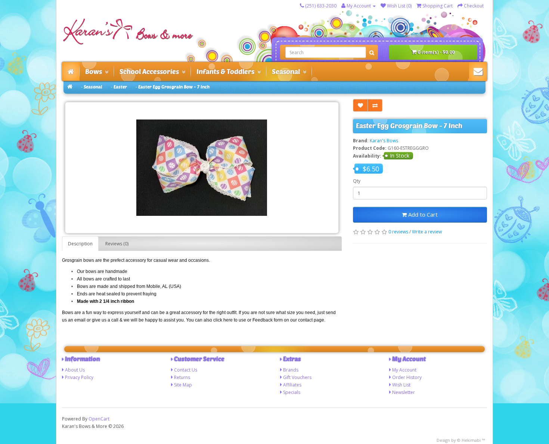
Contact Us (185, 370)
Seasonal (287, 71)
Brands (290, 370)
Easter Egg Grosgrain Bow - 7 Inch (174, 87)
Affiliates (292, 385)
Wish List (401, 385)
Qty (356, 181)
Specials (291, 392)
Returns (182, 377)
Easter (120, 87)
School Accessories (151, 71)
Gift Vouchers (297, 377)
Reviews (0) (116, 243)
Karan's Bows (384, 140)
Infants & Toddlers (226, 71)
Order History (407, 377)
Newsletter (403, 392)
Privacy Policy (79, 377)
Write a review (427, 232)
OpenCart (99, 419)
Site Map (183, 385)
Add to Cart (422, 214)
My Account (404, 370)
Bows (95, 71)
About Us (75, 370)
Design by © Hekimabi (459, 440)
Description (80, 243)
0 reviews (398, 232)
